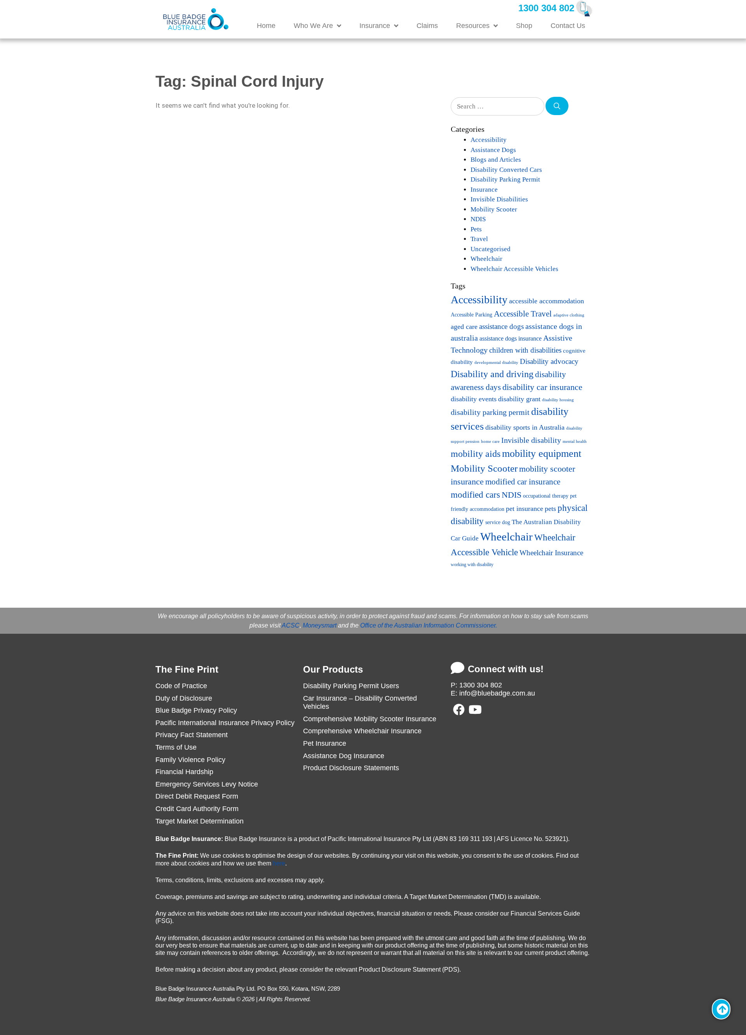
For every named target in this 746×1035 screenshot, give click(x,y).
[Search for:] (498, 106)
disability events (474, 399)
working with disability (472, 564)
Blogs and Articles (496, 159)
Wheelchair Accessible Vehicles (514, 269)
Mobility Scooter (494, 209)
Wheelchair (486, 258)
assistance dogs (501, 326)
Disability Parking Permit (505, 179)
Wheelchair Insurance (551, 553)
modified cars (475, 495)
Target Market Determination (199, 821)
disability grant (519, 399)
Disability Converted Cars (506, 169)
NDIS (478, 219)
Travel (479, 239)
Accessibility (489, 139)
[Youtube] (475, 709)
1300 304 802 (546, 8)
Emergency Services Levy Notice (206, 784)
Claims (427, 26)
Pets (476, 229)
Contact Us (568, 26)
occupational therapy (545, 496)
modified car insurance (522, 481)
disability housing (558, 400)
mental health (575, 441)
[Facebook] (459, 709)
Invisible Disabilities (499, 199)
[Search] (557, 106)
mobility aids (475, 454)
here (279, 863)
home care (490, 441)
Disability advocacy (549, 361)
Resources (473, 26)
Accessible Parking (471, 314)
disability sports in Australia (525, 427)
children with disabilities (525, 350)
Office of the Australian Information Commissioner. (428, 625)
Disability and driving (492, 374)
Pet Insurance (324, 743)
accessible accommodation (546, 301)
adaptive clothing (568, 315)
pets (550, 508)
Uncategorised (491, 249)
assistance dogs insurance (510, 338)
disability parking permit (490, 412)
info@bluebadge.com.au (497, 693)
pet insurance (524, 508)
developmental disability (496, 362)
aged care (464, 326)
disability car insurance (542, 387)
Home (266, 26)
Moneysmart (319, 625)
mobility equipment (541, 453)
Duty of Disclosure (183, 698)
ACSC (291, 625)
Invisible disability (531, 440)
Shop (524, 26)
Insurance (374, 26)
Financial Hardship (184, 772)
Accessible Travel (523, 313)
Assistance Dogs (493, 150)
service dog (497, 522)
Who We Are (313, 26)
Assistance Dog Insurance (343, 756)
